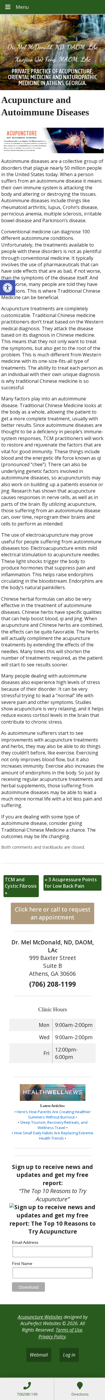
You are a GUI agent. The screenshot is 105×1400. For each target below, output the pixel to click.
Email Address (25, 1242)
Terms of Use (69, 1330)
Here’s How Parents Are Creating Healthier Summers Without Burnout (54, 1114)
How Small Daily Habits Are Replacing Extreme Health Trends (53, 1135)
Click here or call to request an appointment (52, 913)
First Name (22, 1263)
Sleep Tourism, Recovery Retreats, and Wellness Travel (54, 1125)
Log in (69, 1355)
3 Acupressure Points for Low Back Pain (71, 882)
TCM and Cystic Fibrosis (21, 886)
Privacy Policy (52, 1336)
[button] (7, 287)
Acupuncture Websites (40, 1317)
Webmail (39, 1355)
